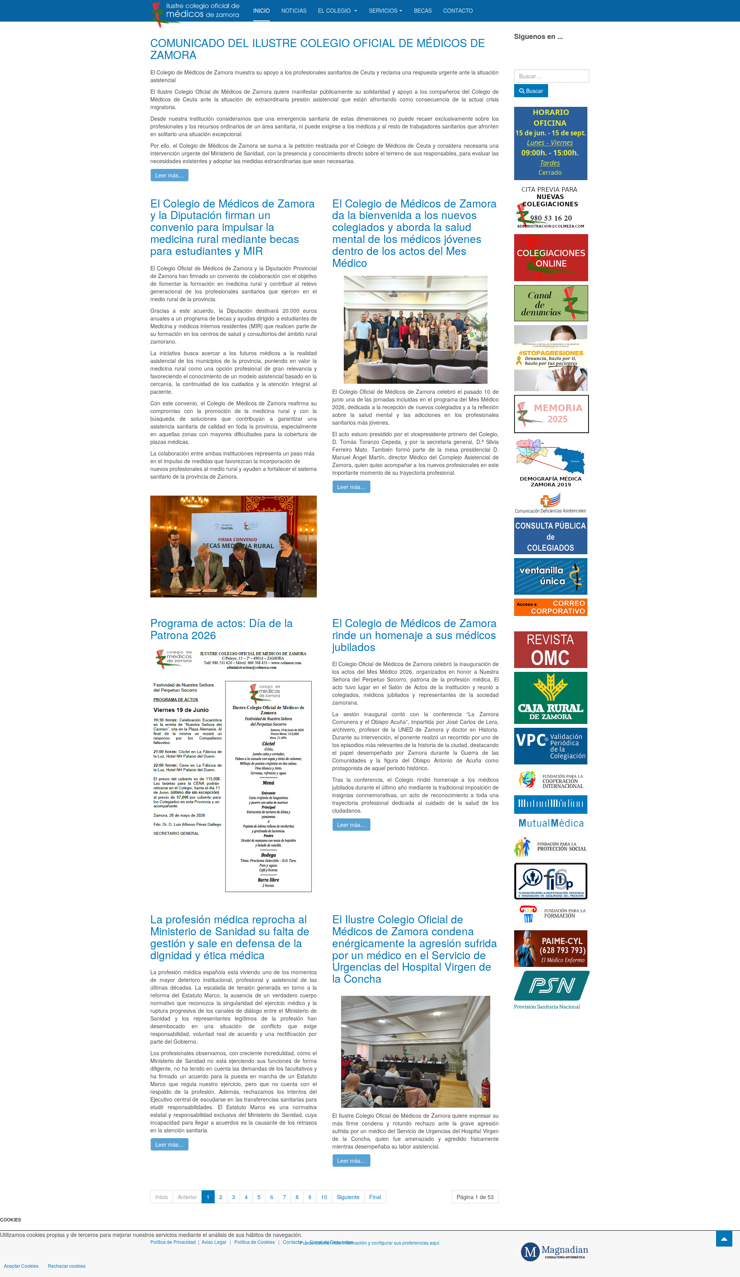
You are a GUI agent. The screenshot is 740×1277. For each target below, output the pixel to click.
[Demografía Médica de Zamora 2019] (550, 462)
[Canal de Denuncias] (551, 302)
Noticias (293, 10)
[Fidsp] (550, 880)
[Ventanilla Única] (550, 575)
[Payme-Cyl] (550, 947)
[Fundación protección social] (550, 846)
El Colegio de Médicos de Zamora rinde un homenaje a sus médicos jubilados (414, 634)
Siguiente (348, 1197)
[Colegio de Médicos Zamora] (196, 10)
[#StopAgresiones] (550, 357)
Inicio (261, 10)
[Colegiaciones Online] (551, 257)
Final (375, 1197)
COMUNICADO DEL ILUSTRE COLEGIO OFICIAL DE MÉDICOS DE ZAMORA (317, 48)
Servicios (383, 10)
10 (324, 1197)
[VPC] (550, 745)
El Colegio (335, 10)
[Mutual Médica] (550, 812)
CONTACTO (458, 10)
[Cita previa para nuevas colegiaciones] (550, 206)
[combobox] (551, 76)
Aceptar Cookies (21, 1265)
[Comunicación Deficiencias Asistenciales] (550, 502)
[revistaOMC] (550, 649)
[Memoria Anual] (551, 413)
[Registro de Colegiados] (550, 535)
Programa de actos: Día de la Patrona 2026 (221, 628)
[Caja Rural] (550, 697)
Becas (423, 10)
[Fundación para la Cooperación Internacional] (550, 779)
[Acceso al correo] (550, 606)
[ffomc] (550, 914)
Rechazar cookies (67, 1265)
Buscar (534, 90)
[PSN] (552, 988)
